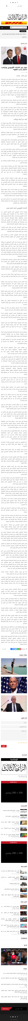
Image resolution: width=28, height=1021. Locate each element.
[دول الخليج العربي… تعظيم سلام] (23, 817)
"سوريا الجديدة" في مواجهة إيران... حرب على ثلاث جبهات (10, 907)
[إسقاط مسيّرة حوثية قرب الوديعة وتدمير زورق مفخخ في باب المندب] (14, 666)
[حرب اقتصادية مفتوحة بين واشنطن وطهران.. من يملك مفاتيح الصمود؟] (23, 920)
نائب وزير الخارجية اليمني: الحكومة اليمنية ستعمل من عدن (15, 973)
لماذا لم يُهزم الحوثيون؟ (14, 883)
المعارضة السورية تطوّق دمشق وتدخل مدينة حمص (10, 822)
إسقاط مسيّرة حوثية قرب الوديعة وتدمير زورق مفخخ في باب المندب (14, 35)
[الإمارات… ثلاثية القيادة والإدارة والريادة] (23, 811)
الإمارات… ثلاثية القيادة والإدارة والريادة (11, 810)
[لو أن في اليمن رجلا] (14, 766)
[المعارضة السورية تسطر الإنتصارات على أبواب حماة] (23, 829)
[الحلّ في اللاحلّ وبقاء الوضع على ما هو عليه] (23, 932)
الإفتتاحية (24, 755)
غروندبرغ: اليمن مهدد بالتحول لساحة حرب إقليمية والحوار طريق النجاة (14, 985)
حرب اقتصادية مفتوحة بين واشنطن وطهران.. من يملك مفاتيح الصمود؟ (10, 919)
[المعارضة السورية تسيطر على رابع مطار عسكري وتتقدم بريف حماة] (23, 835)
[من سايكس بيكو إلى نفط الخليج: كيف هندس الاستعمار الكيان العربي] (23, 926)
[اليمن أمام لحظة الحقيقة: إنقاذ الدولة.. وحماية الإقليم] (23, 895)
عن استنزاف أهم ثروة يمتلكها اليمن (11, 889)
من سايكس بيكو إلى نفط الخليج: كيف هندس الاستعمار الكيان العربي (10, 926)
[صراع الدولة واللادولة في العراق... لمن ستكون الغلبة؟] (23, 913)
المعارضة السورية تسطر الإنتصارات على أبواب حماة (10, 829)
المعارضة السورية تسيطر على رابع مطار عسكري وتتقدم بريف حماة (10, 835)
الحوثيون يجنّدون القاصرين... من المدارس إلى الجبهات (10, 878)
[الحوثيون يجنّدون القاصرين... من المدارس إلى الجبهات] (23, 878)
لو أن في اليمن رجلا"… (22, 776)
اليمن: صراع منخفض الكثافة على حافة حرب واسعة (10, 871)
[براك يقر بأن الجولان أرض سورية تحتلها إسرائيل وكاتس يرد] (14, 685)
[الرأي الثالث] (17, 16)
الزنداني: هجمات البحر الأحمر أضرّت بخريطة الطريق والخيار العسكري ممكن (14, 997)
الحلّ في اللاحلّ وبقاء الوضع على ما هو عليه (10, 932)
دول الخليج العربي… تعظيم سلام (12, 816)
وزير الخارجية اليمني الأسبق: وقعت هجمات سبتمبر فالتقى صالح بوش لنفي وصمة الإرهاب (14, 991)
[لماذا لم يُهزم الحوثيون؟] (23, 884)
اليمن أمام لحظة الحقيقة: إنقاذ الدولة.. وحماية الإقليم (10, 895)
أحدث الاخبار (24, 43)
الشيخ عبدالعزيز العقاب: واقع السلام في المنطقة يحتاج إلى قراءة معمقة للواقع (14, 978)
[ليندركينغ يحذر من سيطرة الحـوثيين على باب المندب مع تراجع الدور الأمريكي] (14, 703)
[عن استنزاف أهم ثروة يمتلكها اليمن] (23, 890)
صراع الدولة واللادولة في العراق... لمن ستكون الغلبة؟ (10, 913)
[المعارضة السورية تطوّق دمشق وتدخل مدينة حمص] (23, 823)
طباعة (3, 649)
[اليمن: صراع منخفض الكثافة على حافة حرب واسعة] (23, 872)
